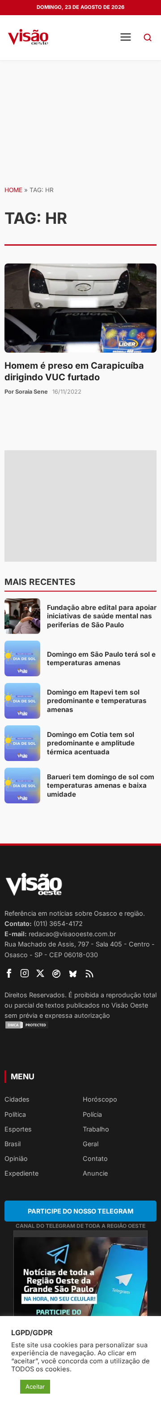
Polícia (92, 1114)
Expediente (21, 1173)
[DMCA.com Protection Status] (80, 1024)
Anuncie (95, 1173)
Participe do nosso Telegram (80, 1211)
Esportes (18, 1129)
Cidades (17, 1099)
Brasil (12, 1144)
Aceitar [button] (35, 1386)
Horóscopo (100, 1099)
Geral (90, 1144)
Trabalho (96, 1129)
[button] (147, 37)
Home (13, 189)
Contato (95, 1158)
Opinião (16, 1158)
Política (15, 1114)
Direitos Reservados (34, 995)
